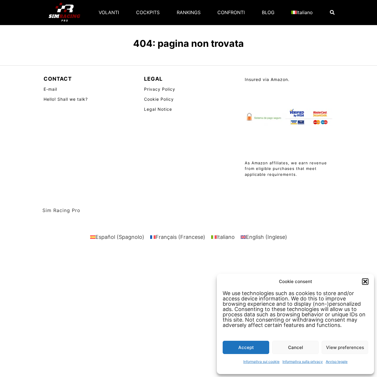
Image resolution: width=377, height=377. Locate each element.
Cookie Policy (159, 99)
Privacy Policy (159, 89)
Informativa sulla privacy (302, 361)
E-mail (50, 89)
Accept (246, 347)
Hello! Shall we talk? (66, 99)
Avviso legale (337, 361)
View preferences (345, 347)
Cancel (295, 347)
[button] (365, 282)
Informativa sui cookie (261, 361)
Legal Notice (158, 109)
